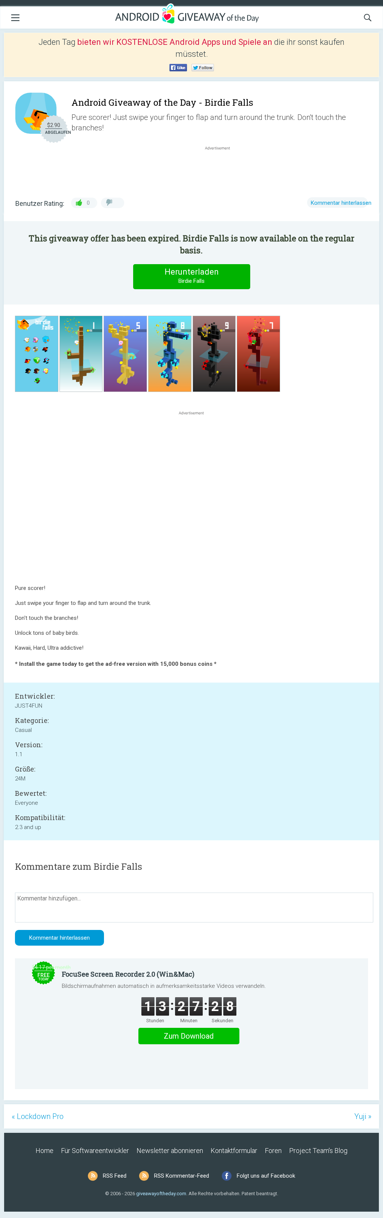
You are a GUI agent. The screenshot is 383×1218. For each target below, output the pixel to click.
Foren (273, 1150)
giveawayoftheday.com (161, 1193)
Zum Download (189, 1036)
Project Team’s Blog (318, 1150)
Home (44, 1150)
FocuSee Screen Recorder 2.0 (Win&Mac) (128, 974)
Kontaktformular (234, 1150)
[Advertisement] (221, 169)
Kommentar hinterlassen (341, 203)
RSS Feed (114, 1175)
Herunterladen (192, 275)
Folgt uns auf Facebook (266, 1175)
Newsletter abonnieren (170, 1150)
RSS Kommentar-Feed (181, 1175)
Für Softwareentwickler (95, 1150)
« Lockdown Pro (38, 1116)
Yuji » (362, 1116)
